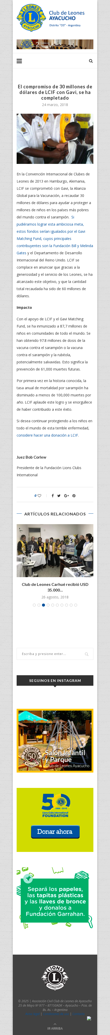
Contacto (78, 1014)
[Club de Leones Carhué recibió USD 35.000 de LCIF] (55, 550)
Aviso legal (32, 1014)
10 (75, 605)
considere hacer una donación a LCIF (47, 435)
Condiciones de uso (56, 1014)
